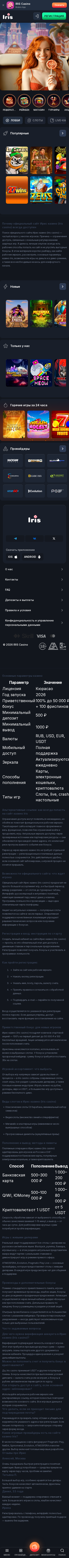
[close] (3, 5)
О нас (9, 569)
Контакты (11, 579)
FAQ (7, 589)
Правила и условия (18, 610)
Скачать (59, 5)
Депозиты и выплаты (19, 599)
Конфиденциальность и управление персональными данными (29, 622)
